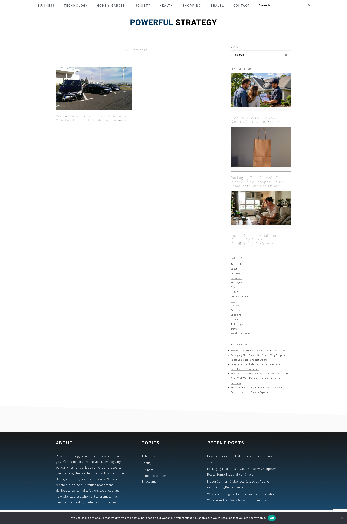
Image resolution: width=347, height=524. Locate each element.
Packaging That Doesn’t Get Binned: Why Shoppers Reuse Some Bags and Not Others (257, 182)
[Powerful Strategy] (173, 31)
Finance (235, 287)
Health (234, 291)
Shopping (236, 314)
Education (236, 277)
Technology (237, 324)
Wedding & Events (240, 333)
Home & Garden (239, 296)
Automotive (237, 264)
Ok (272, 517)
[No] (342, 518)
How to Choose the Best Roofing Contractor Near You (259, 350)
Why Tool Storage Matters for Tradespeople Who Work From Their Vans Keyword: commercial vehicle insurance (259, 378)
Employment (238, 282)
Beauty (234, 268)
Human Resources (154, 476)
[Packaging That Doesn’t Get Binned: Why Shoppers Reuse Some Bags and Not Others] (261, 149)
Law (233, 300)
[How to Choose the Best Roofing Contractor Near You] (261, 92)
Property (235, 310)
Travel (234, 328)
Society (234, 319)
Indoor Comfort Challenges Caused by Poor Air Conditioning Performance (255, 240)
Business (235, 273)
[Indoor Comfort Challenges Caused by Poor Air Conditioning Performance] (261, 210)
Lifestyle (235, 305)
